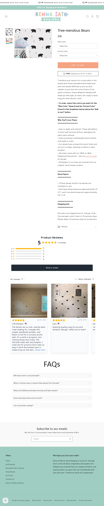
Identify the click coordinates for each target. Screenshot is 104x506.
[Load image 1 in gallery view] (9, 31)
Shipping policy (72, 500)
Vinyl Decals (10, 472)
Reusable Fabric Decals (15, 468)
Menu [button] (8, 455)
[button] (6, 16)
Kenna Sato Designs (24, 500)
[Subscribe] (69, 439)
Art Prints (9, 475)
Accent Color (63, 51)
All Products (10, 464)
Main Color (62, 42)
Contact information (85, 500)
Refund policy (36, 500)
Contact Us (10, 479)
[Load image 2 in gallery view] (9, 40)
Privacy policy (47, 500)
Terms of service (59, 500)
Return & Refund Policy (15, 483)
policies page (91, 156)
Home (8, 461)
